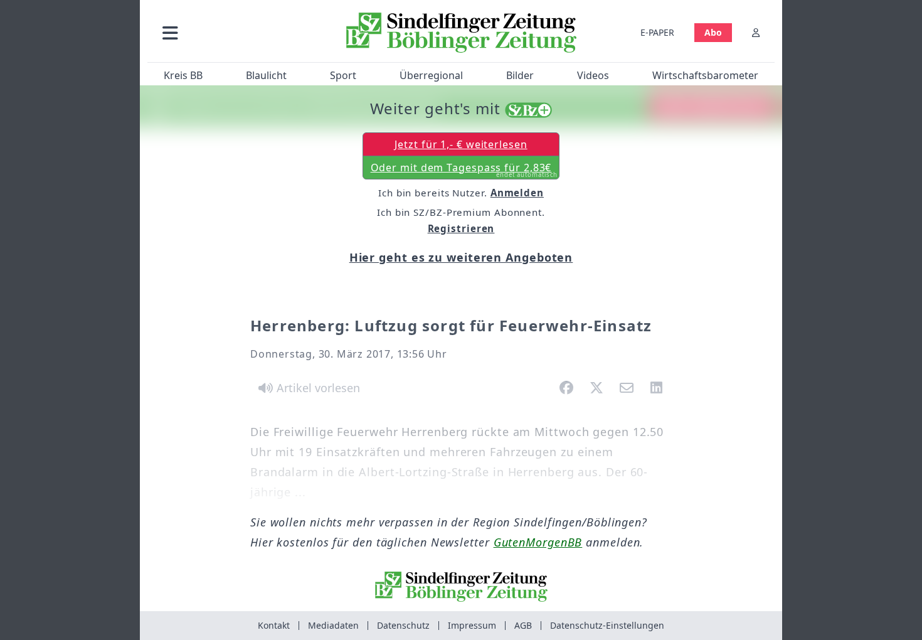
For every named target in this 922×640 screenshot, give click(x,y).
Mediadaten (333, 625)
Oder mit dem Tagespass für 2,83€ (464, 170)
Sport (343, 75)
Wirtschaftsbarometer (705, 75)
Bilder (520, 75)
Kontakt (274, 625)
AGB (523, 625)
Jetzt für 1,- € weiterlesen (461, 144)
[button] (237, 32)
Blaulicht (266, 75)
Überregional (431, 75)
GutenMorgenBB (538, 542)
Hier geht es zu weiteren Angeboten (461, 257)
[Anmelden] (756, 32)
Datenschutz (403, 625)
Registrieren (461, 228)
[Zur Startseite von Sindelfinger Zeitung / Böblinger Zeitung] (461, 33)
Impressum (472, 625)
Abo (713, 32)
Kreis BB (183, 75)
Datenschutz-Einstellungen (607, 625)
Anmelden (517, 192)
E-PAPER (657, 32)
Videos (593, 75)
